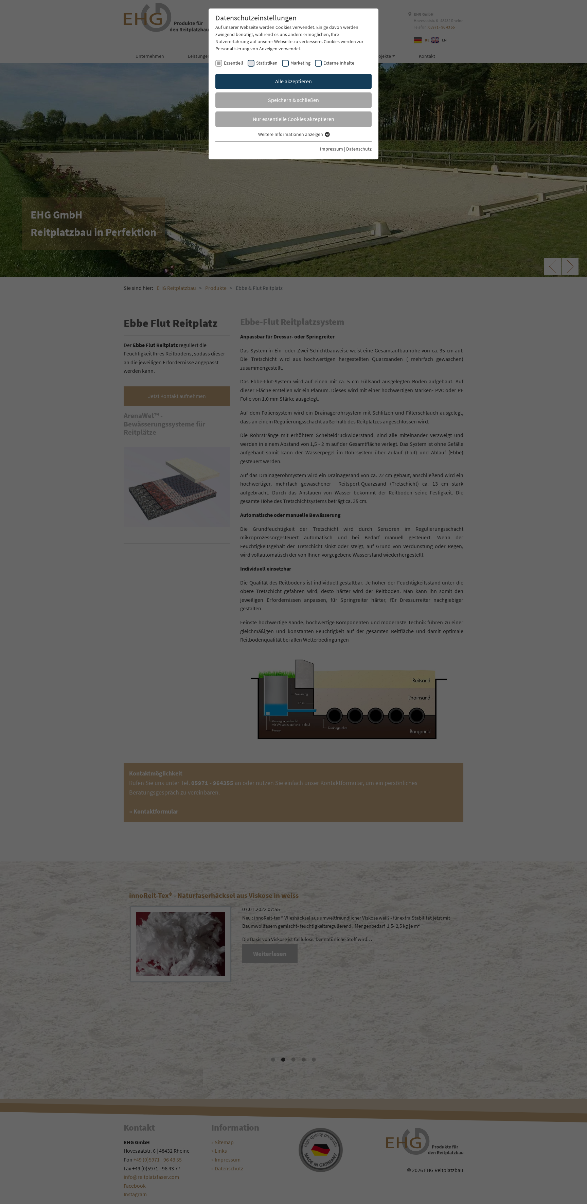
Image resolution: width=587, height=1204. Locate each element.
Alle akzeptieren (293, 81)
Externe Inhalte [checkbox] (338, 63)
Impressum (331, 149)
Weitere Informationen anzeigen (291, 134)
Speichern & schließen (293, 100)
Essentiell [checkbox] (233, 63)
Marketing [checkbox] (300, 63)
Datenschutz (359, 149)
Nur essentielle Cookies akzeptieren (293, 119)
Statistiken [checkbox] (267, 63)
